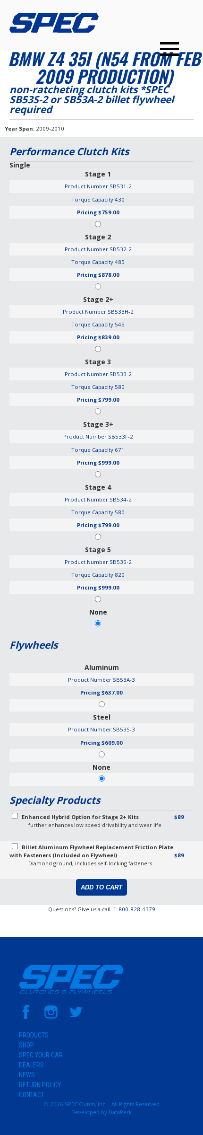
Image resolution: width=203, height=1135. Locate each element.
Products (34, 1035)
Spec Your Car (41, 1055)
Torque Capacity (92, 199)
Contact (31, 1095)
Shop (26, 1045)
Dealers (31, 1065)
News (27, 1075)
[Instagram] (51, 1017)
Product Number (86, 186)
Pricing (87, 212)
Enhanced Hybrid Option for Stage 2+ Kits (80, 816)
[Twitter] (76, 1017)
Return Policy (40, 1085)
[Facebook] (26, 1017)
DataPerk (120, 1112)
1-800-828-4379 (134, 909)
